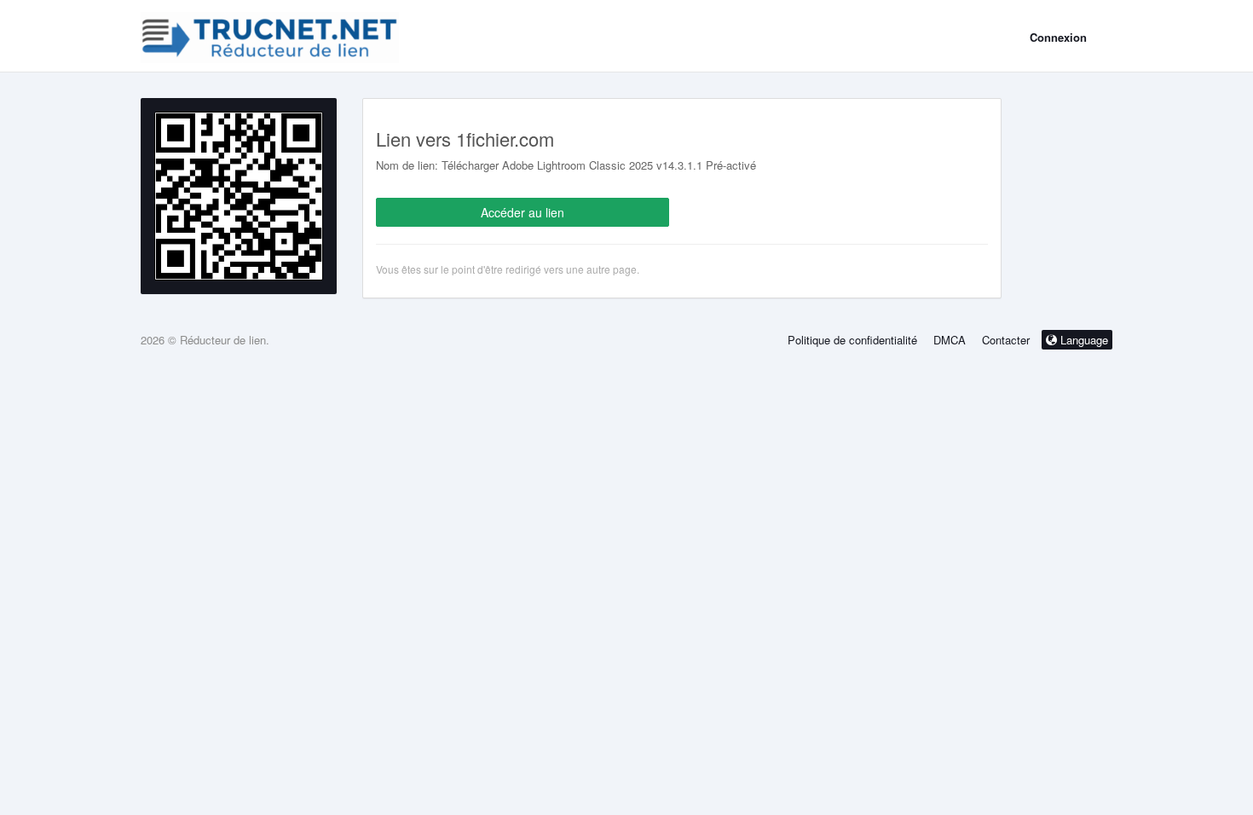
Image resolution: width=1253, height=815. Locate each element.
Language (1082, 340)
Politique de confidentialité (852, 340)
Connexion (1058, 37)
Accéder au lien (522, 212)
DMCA (949, 340)
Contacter (1006, 340)
